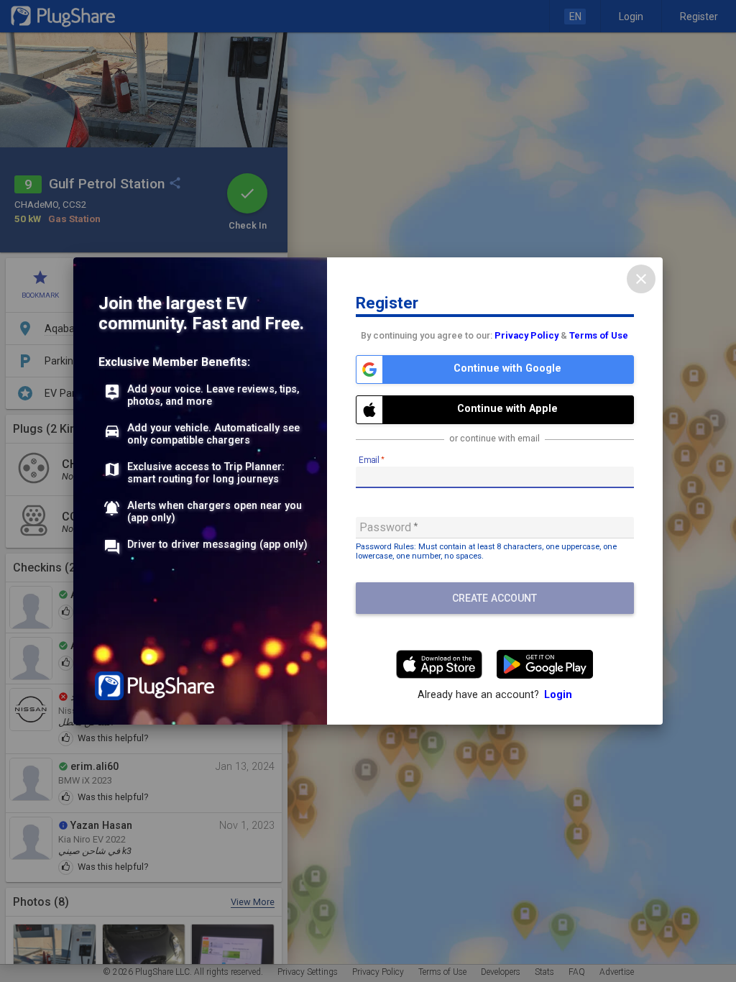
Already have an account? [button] (495, 695)
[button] (495, 369)
